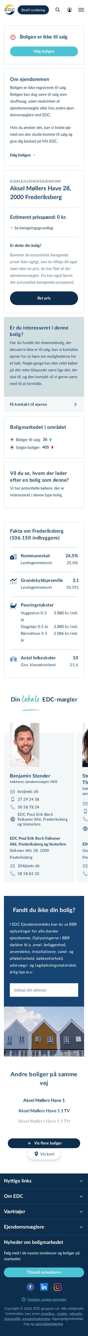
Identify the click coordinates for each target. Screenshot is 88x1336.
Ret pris (44, 298)
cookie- (62, 1313)
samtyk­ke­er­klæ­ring (49, 1324)
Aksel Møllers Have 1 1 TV (44, 1111)
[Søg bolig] (58, 10)
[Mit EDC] (69, 10)
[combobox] (44, 990)
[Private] (10, 10)
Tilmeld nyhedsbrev (44, 1272)
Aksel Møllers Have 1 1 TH (44, 1121)
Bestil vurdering (33, 10)
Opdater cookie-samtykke (47, 1299)
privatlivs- (48, 1313)
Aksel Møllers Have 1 (44, 1100)
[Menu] (81, 10)
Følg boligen (44, 51)
